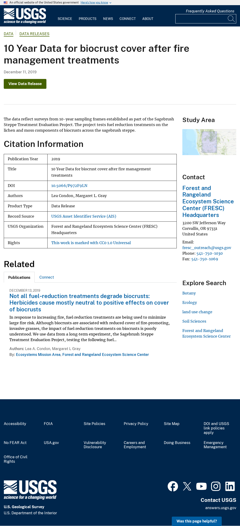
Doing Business (177, 443)
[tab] (19, 277)
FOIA (48, 424)
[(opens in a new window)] (173, 485)
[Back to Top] (223, 509)
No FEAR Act (15, 443)
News (108, 19)
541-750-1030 (209, 253)
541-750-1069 (204, 259)
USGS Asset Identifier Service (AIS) (83, 216)
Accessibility (15, 424)
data (8, 34)
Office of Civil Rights (15, 459)
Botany (189, 293)
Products (87, 19)
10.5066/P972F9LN (69, 185)
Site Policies (94, 424)
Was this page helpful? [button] (196, 521)
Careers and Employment (135, 445)
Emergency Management (215, 445)
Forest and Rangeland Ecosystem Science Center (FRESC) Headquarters (208, 201)
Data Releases (34, 34)
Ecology (189, 302)
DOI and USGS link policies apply (216, 428)
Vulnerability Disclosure (95, 445)
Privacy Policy (136, 424)
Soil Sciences (194, 321)
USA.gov (51, 443)
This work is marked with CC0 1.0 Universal (91, 243)
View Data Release (25, 84)
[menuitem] (64, 16)
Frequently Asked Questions (210, 11)
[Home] (25, 22)
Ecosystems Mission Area (38, 354)
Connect (128, 19)
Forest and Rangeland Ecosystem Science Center (105, 354)
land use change (197, 312)
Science (65, 19)
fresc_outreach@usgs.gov (206, 247)
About (147, 19)
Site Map (172, 424)
